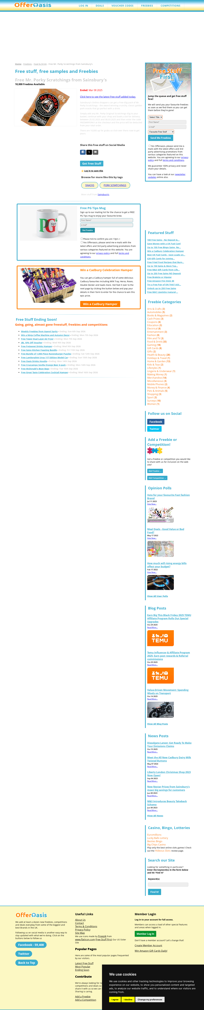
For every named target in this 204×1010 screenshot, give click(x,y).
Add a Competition (85, 1000)
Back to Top (26, 963)
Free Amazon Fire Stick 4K (160, 280)
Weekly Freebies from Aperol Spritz (39, 331)
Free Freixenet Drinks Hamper (36, 346)
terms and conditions (173, 160)
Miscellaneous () (157, 381)
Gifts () (151, 351)
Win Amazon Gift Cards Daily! (151, 950)
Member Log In (145, 933)
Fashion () (153, 335)
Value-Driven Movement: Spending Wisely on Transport (167, 691)
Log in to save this (93, 170)
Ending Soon (82, 970)
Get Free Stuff (91, 163)
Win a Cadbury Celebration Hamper (165, 251)
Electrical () (154, 328)
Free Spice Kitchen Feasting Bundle (39, 350)
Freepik (102, 936)
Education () (154, 325)
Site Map (80, 933)
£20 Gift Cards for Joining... (161, 258)
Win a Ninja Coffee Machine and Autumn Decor (45, 335)
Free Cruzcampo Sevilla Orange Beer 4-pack (43, 365)
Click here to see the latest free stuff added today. (108, 96)
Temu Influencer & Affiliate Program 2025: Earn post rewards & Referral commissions (168, 656)
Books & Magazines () (159, 315)
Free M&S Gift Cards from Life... (163, 269)
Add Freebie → (155, 471)
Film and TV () (155, 338)
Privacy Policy (82, 929)
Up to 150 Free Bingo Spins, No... (164, 247)
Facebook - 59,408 (31, 945)
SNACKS (89, 185)
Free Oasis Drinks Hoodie (34, 361)
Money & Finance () (158, 387)
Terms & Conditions (86, 926)
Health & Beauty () (158, 354)
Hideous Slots (163, 850)
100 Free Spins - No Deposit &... (163, 239)
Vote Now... (152, 504)
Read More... (152, 627)
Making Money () (157, 374)
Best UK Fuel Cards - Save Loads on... (166, 254)
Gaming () (154, 345)
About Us (80, 919)
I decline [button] (128, 999)
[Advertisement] (102, 37)
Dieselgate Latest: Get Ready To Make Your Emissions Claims (169, 744)
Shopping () (154, 394)
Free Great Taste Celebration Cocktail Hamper (44, 372)
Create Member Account (148, 945)
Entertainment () (157, 331)
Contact (79, 923)
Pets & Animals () (157, 390)
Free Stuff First (104, 939)
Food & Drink (40, 64)
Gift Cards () (154, 348)
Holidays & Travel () (158, 358)
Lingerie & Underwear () (161, 371)
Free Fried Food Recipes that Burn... (165, 262)
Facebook (155, 421)
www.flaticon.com (85, 939)
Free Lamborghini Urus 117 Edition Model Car (44, 357)
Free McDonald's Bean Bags (35, 368)
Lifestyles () (154, 368)
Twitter (154, 429)
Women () (153, 404)
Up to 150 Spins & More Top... (162, 266)
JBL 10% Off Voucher (31, 342)
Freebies (27, 64)
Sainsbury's (103, 194)
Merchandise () (157, 377)
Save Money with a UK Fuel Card (164, 243)
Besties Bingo (154, 841)
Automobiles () (156, 312)
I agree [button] (115, 999)
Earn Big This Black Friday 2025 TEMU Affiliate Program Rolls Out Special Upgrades (169, 618)
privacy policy (103, 253)
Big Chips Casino (156, 844)
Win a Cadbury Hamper (100, 304)
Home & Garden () (158, 361)
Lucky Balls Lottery (157, 838)
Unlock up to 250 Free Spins (161, 288)
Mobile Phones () (157, 384)
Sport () (152, 397)
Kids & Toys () (155, 364)
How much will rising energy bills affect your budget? (167, 565)
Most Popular (82, 966)
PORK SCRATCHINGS (115, 185)
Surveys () (154, 400)
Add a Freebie (83, 996)
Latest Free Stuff (84, 963)
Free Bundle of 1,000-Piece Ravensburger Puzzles (46, 353)
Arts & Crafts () (156, 308)
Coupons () (154, 322)
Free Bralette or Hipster (159, 277)
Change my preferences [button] (150, 999)
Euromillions (154, 834)
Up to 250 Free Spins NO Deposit (164, 273)
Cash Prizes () (155, 318)
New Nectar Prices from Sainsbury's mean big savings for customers (168, 788)
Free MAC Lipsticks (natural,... (162, 292)
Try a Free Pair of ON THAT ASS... (164, 284)
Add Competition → (157, 478)
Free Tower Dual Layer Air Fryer (37, 338)
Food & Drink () (157, 341)
